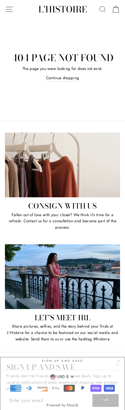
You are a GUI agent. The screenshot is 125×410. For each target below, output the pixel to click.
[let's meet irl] (62, 276)
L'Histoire (62, 9)
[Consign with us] (62, 165)
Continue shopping (62, 78)
